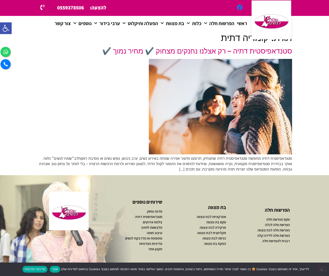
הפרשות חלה (221, 23)
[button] (6, 28)
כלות (196, 23)
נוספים (85, 23)
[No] (322, 269)
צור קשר (63, 23)
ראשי (242, 23)
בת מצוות (175, 23)
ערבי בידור (109, 23)
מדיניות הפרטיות (35, 269)
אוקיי (55, 269)
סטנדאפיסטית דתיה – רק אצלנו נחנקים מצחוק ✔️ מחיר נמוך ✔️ (197, 51)
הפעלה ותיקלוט (143, 23)
